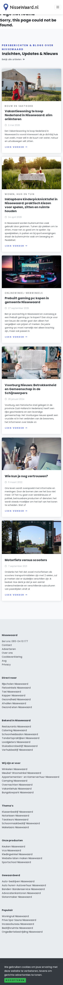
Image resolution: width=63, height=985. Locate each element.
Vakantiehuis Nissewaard (16, 788)
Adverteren (9, 649)
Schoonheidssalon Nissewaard (20, 734)
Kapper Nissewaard (13, 695)
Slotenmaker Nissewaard (17, 897)
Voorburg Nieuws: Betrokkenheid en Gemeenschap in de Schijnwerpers (30, 389)
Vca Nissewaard (11, 850)
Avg (4, 661)
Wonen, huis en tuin (19, 194)
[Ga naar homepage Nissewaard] (20, 7)
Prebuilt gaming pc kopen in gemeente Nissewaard (27, 300)
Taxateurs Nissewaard (15, 819)
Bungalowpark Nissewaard (17, 792)
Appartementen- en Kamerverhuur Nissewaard (30, 777)
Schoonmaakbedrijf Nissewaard (21, 823)
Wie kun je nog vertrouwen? (26, 476)
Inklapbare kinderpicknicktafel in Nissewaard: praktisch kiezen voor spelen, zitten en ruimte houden (31, 205)
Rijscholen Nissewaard (15, 684)
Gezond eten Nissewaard (17, 707)
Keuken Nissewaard (13, 846)
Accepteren (15, 980)
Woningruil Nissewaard (15, 916)
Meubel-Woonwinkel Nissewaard (21, 773)
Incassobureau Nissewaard (18, 924)
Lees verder (14, 147)
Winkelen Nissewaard (14, 769)
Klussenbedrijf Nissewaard (17, 812)
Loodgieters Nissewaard (16, 742)
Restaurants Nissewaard (16, 726)
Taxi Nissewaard (11, 691)
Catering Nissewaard (14, 730)
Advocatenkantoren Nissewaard (21, 893)
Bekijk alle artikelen (12, 59)
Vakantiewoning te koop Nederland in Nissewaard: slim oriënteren (28, 115)
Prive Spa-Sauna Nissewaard (19, 920)
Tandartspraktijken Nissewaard (20, 738)
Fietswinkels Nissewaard (16, 687)
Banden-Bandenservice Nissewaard (23, 889)
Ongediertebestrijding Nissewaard (22, 932)
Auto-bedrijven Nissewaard (18, 881)
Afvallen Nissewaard (14, 703)
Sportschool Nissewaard (16, 862)
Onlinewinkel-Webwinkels (24, 292)
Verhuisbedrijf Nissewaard (17, 750)
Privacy (6, 664)
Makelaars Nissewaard (15, 827)
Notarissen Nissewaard (15, 815)
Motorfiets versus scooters (26, 560)
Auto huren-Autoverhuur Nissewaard (24, 885)
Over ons (7, 653)
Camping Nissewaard (14, 780)
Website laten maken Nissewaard (22, 858)
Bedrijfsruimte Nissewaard (17, 928)
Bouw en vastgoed (19, 105)
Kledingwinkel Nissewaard (17, 854)
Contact (7, 645)
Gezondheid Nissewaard (16, 699)
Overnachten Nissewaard (17, 784)
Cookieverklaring (12, 657)
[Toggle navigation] (57, 7)
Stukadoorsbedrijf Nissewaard (19, 746)
